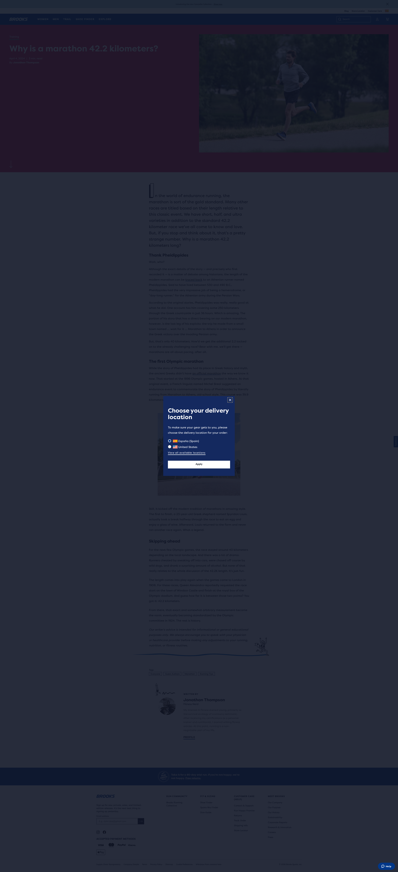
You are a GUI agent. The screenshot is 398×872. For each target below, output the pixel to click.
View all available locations (187, 452)
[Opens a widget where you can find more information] (386, 866)
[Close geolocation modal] (230, 400)
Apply (199, 464)
